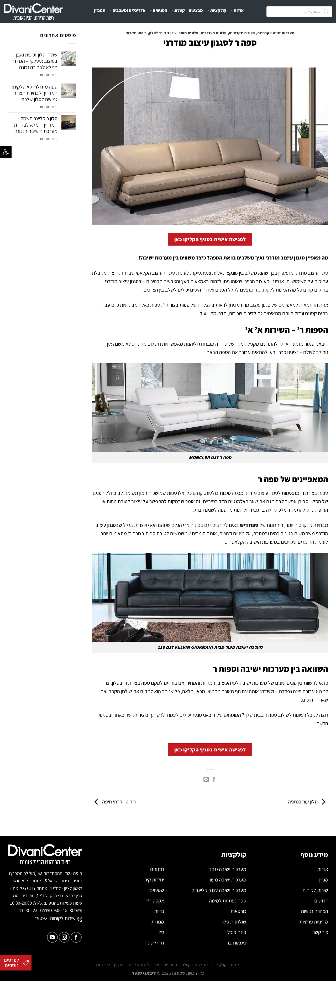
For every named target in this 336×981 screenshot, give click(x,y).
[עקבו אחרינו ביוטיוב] (52, 937)
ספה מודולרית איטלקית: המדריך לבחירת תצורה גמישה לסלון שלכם (34, 93)
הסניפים (160, 10)
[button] (6, 152)
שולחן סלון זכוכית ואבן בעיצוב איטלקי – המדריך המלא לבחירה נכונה (33, 60)
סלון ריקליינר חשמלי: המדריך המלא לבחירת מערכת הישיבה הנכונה (35, 124)
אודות (239, 10)
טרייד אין (167, 31)
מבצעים (196, 10)
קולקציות (218, 10)
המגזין (99, 10)
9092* (41, 918)
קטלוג (179, 10)
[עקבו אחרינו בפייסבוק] (76, 937)
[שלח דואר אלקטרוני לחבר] (206, 780)
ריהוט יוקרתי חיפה (118, 801)
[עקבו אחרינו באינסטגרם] (64, 937)
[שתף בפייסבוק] (214, 780)
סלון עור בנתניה (303, 801)
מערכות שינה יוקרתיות (275, 32)
